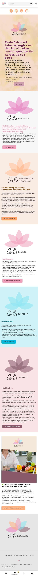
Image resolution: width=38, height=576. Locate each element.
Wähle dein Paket (9, 218)
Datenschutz (18, 555)
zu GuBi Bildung (9, 341)
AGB (31, 555)
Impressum (8, 555)
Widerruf (26, 555)
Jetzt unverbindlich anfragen (13, 508)
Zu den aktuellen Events (12, 281)
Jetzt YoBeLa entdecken (12, 426)
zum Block (19, 84)
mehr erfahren (9, 147)
